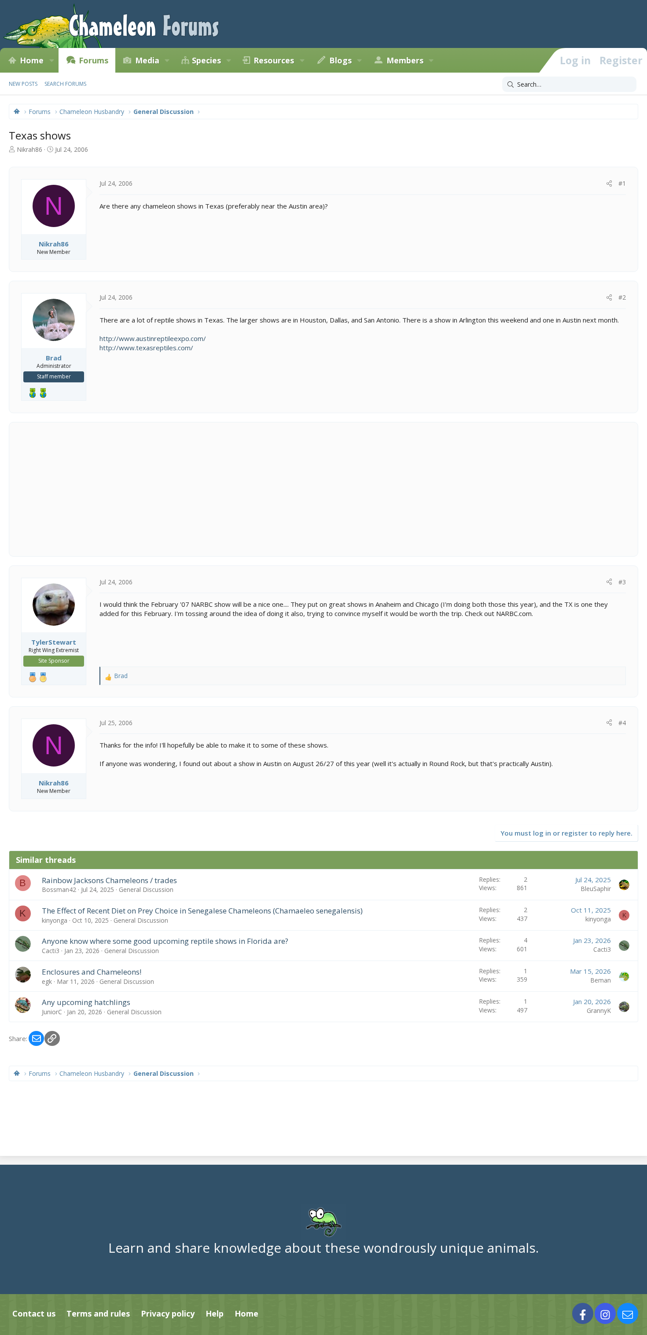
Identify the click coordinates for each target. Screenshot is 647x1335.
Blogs (340, 60)
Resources (274, 60)
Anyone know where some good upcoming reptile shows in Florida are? (165, 941)
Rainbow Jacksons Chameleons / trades (109, 880)
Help (215, 1313)
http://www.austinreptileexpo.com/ (152, 338)
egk (47, 981)
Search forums (65, 84)
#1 (622, 183)
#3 (622, 582)
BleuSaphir (596, 888)
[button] (51, 60)
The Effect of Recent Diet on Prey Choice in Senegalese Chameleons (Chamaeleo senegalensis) (202, 911)
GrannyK (599, 1010)
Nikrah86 (29, 149)
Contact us (33, 1313)
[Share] (609, 183)
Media (147, 60)
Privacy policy (168, 1313)
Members (404, 60)
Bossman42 (59, 889)
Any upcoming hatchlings (86, 1002)
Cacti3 (50, 950)
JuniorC (52, 1012)
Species (206, 60)
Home (32, 60)
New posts (23, 84)
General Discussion (146, 889)
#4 (622, 723)
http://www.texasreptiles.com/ (146, 347)
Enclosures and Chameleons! (91, 972)
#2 (622, 297)
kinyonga (54, 920)
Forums (93, 60)
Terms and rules (98, 1313)
